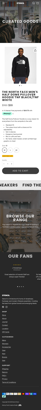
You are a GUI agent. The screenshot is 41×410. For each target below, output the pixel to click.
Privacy (4, 379)
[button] (3, 3)
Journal (4, 322)
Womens (5, 344)
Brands (4, 357)
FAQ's (4, 376)
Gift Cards (5, 332)
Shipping (5, 369)
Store (4, 315)
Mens (4, 340)
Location (5, 329)
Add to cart (21, 171)
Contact (5, 325)
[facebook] (3, 307)
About (4, 318)
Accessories (6, 347)
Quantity (4, 160)
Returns (4, 372)
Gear (4, 350)
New (3, 354)
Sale (3, 360)
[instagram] (6, 307)
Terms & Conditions (9, 382)
